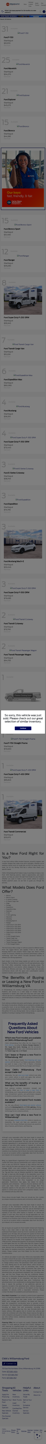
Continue (23, 728)
